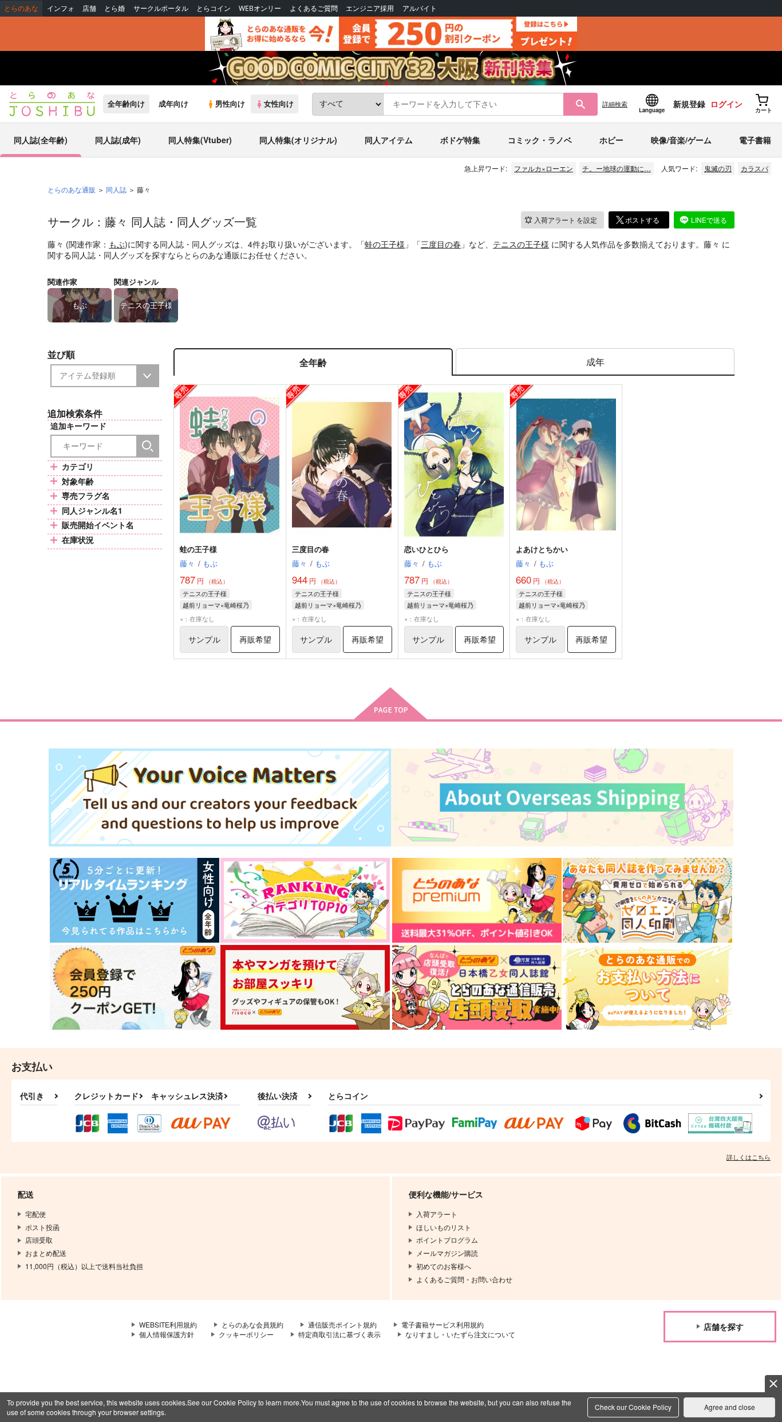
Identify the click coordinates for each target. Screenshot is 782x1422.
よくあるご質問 (314, 8)
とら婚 (114, 8)
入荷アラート (565, 219)
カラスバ (754, 168)
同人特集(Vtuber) (200, 139)
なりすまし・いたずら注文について (460, 1334)
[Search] (147, 446)
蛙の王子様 (385, 244)
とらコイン (213, 8)
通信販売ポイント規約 (342, 1324)
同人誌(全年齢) (41, 139)
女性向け (279, 104)
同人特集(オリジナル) (298, 139)
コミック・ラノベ (540, 139)
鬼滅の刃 (718, 168)
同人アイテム (389, 139)
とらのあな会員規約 (252, 1324)
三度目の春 (441, 244)
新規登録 (689, 103)
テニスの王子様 (521, 244)
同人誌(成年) (118, 139)
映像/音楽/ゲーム (681, 139)
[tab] (595, 362)
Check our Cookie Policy (633, 1407)
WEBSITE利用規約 (168, 1324)
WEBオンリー (260, 8)
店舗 (89, 8)
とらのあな (21, 8)
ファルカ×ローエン (543, 168)
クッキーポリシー (246, 1334)
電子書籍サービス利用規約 (442, 1324)
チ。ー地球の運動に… (616, 168)
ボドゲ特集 (460, 139)
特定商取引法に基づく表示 (339, 1334)
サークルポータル (160, 8)
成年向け (173, 104)
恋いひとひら (426, 548)
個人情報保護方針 (166, 1334)
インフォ (60, 8)
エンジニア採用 (370, 8)
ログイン (726, 103)
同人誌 (116, 189)
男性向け (230, 104)
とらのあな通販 (72, 189)
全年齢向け (126, 104)
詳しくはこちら (748, 1156)
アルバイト (419, 8)
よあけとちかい (542, 548)
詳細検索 (614, 103)
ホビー (611, 139)
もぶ (117, 244)
